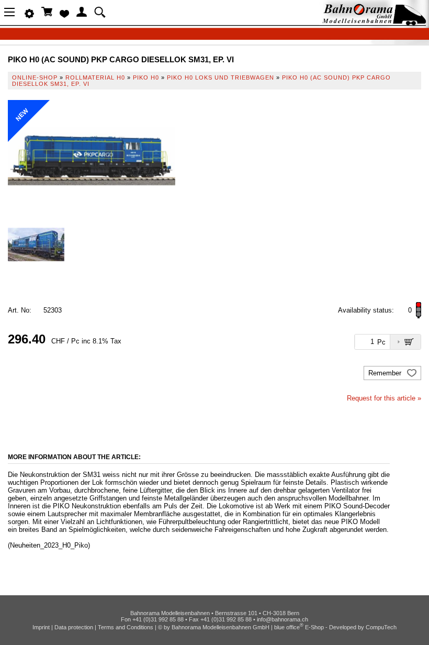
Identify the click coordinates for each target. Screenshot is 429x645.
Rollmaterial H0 (95, 77)
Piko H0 (146, 77)
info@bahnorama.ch (282, 619)
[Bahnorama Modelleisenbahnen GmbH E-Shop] (374, 22)
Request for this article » (384, 398)
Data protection (73, 627)
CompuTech (381, 627)
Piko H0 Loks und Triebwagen (220, 77)
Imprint (41, 627)
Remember (385, 373)
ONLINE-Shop (35, 77)
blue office (288, 627)
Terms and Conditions (125, 627)
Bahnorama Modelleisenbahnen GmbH (220, 627)
